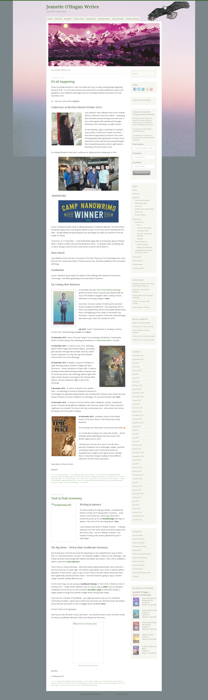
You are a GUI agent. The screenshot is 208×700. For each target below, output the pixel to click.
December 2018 (138, 393)
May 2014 (136, 505)
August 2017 (137, 426)
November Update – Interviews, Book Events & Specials (143, 285)
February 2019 (138, 385)
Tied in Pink (139, 212)
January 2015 (137, 490)
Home (50, 19)
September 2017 (138, 423)
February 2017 (138, 445)
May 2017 (136, 438)
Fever (139, 225)
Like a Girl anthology (68, 478)
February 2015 (138, 486)
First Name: (137, 153)
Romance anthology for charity (82, 683)
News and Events (63, 474)
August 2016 (137, 460)
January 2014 (137, 512)
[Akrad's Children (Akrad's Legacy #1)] (137, 614)
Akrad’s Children (140, 215)
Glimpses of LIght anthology (60, 476)
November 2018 (138, 397)
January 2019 (137, 389)
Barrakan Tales (108, 681)
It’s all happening (63, 81)
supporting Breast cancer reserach (72, 480)
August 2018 (137, 400)
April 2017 (136, 441)
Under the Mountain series (142, 573)
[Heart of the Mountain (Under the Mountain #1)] (137, 602)
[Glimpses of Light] (137, 639)
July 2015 (136, 482)
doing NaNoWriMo (114, 474)
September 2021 (138, 359)
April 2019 (136, 382)
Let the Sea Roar (111, 476)
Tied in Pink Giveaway (66, 498)
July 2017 (136, 430)
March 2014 (137, 509)
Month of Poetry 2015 (65, 683)
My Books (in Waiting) (64, 681)
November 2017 (138, 415)
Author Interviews (139, 543)
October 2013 (137, 520)
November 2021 (138, 356)
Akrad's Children (138, 539)
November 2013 (138, 516)
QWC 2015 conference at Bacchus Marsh (106, 478)
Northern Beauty (142, 245)
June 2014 (136, 501)
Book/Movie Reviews (140, 546)
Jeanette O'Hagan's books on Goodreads (142, 593)
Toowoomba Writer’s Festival (107, 340)
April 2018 (136, 404)
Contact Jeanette (132, 19)
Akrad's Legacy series (82, 474)
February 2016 (138, 467)
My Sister (140, 239)
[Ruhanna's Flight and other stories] (137, 650)
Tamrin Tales (97, 683)
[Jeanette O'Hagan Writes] (104, 44)
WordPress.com (122, 694)
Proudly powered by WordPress (90, 694)
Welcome (58, 19)
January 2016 (137, 471)
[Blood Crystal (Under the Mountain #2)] (137, 626)
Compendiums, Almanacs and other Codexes (143, 251)
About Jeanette (118, 19)
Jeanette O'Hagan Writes (72, 6)
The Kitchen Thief (143, 231)
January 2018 (137, 411)
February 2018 (138, 408)
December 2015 (138, 475)
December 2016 (138, 453)
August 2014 (137, 497)
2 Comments (84, 482)
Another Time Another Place (98, 474)
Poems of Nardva (141, 242)
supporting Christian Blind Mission (95, 480)
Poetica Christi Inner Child (84, 478)
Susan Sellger (137, 330)
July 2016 (136, 464)
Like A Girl (138, 206)
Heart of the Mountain (77, 476)
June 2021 (136, 363)
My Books (68, 19)
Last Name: (137, 162)
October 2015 (137, 479)
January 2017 (137, 449)
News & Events (104, 19)
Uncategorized (138, 569)
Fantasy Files (91, 19)
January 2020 (137, 370)
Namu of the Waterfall (144, 247)
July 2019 (136, 374)
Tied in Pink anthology (71, 482)
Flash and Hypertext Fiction (142, 554)
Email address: (138, 144)
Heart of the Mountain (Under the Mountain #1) (151, 599)
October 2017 (137, 419)
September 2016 (138, 456)
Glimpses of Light (141, 203)
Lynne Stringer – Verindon (141, 307)
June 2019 (136, 378)
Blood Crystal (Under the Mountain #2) (150, 623)
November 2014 (138, 494)
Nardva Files (79, 19)
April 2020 (136, 367)
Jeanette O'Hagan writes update (95, 476)
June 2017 (136, 434)
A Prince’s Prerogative (144, 228)
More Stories (139, 222)
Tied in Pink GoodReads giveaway (87, 685)
